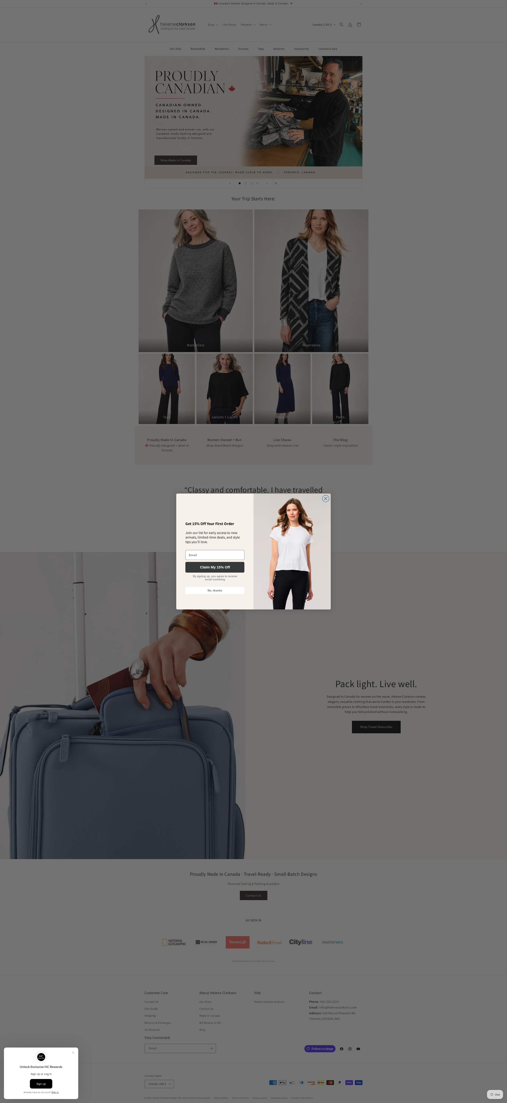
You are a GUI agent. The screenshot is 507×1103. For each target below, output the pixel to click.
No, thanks (215, 590)
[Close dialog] (325, 498)
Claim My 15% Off (215, 567)
